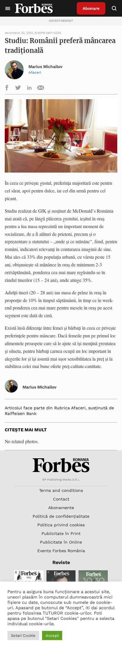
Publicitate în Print (61, 533)
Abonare (91, 8)
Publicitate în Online (61, 542)
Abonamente (61, 507)
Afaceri (34, 72)
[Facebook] (6, 88)
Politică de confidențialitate (61, 516)
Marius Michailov (45, 66)
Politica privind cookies (61, 524)
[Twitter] (18, 88)
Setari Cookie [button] (23, 635)
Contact (61, 499)
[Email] (40, 88)
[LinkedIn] (29, 88)
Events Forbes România (61, 550)
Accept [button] (52, 635)
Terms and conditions (61, 490)
